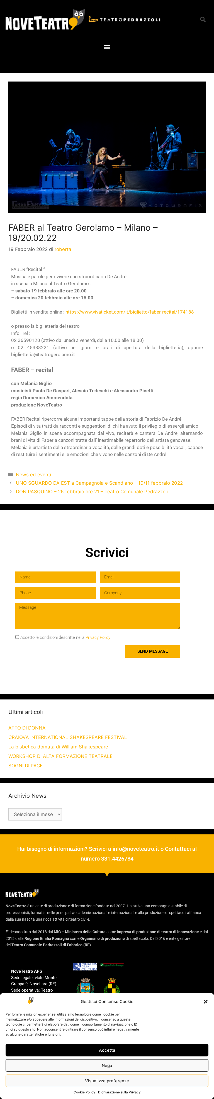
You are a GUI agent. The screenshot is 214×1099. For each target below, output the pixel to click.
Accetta (107, 1050)
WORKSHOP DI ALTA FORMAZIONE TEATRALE (60, 756)
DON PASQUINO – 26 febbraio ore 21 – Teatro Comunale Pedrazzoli (92, 491)
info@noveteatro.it (136, 849)
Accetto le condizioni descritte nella (65, 637)
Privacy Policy (98, 637)
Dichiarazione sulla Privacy (119, 1092)
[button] (205, 1001)
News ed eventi (33, 474)
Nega (107, 1065)
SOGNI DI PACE (25, 765)
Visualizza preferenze (107, 1080)
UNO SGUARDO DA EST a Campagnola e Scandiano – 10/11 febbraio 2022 (99, 483)
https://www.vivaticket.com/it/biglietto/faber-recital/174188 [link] (129, 312)
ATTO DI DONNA (27, 728)
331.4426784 (117, 858)
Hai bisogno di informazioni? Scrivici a (65, 849)
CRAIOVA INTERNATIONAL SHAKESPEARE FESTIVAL (67, 737)
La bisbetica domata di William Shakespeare (58, 747)
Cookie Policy (84, 1092)
